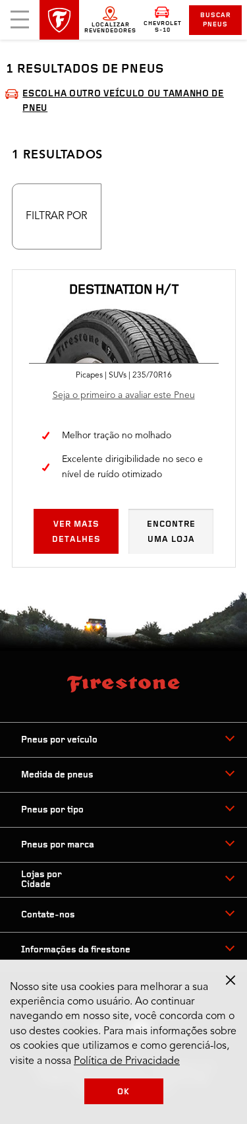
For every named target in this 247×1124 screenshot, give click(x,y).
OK (123, 1092)
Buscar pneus (215, 20)
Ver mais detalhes (76, 531)
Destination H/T (123, 290)
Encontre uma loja (171, 531)
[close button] (230, 980)
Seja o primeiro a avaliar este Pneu (124, 395)
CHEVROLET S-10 (163, 26)
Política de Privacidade (127, 1061)
